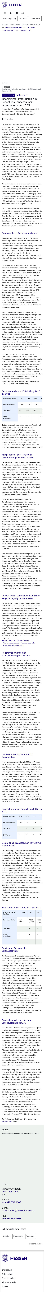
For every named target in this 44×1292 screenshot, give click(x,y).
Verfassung (30, 1236)
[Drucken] (31, 119)
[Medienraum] (17, 13)
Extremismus (18, 1236)
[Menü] (5, 13)
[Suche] (11, 13)
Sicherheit (6, 1236)
